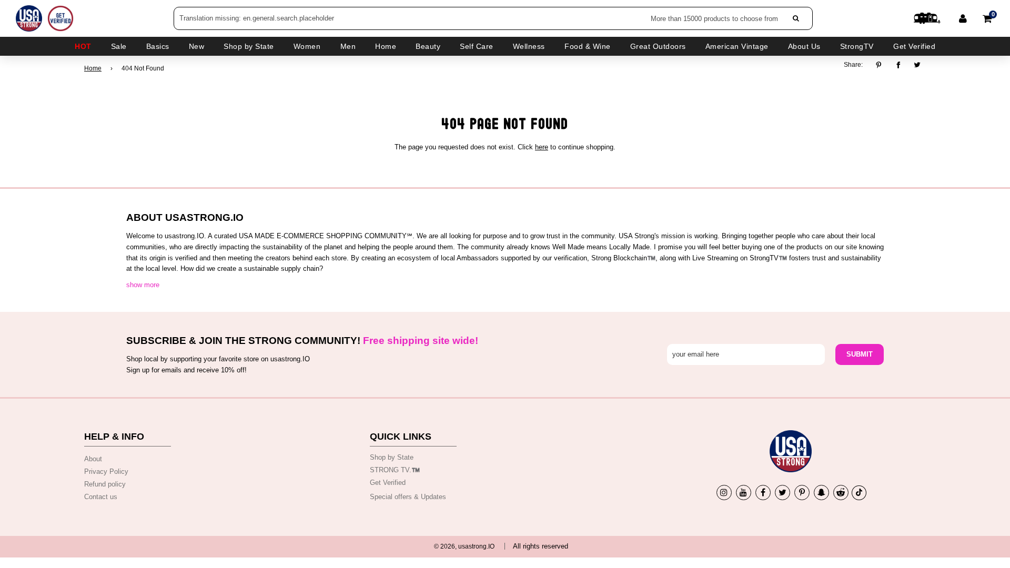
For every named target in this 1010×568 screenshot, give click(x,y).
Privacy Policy (106, 471)
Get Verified (914, 46)
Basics (157, 46)
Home (93, 68)
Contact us (100, 497)
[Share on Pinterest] (881, 65)
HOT (83, 46)
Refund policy (105, 484)
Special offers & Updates (408, 497)
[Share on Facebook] (898, 65)
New (197, 46)
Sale (119, 46)
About (93, 459)
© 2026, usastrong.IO (464, 546)
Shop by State (391, 457)
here (541, 147)
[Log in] (963, 18)
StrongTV (857, 46)
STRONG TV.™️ (395, 470)
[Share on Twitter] (917, 65)
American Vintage (737, 46)
